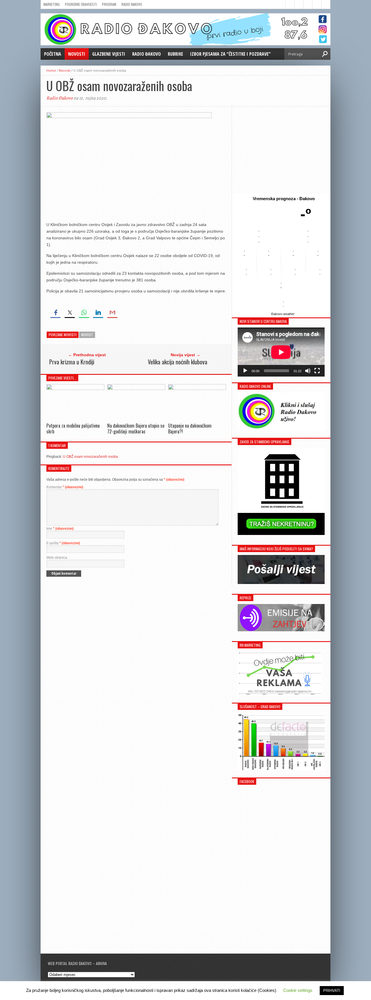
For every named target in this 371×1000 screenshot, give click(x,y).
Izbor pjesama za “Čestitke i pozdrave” (230, 54)
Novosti (76, 54)
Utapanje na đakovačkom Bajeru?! (190, 428)
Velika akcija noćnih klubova (177, 361)
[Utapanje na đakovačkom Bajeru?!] (197, 388)
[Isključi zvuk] (308, 371)
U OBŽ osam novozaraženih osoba (90, 457)
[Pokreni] (245, 371)
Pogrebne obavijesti (81, 4)
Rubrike (175, 54)
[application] (281, 352)
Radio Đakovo (131, 4)
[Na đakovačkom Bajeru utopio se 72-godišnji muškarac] (136, 388)
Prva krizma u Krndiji (71, 361)
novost (87, 334)
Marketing (51, 4)
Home (51, 70)
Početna (52, 54)
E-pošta (63, 543)
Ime (60, 529)
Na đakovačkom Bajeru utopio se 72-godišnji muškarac (135, 428)
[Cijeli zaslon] (317, 371)
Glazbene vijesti (108, 54)
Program (109, 4)
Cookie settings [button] (297, 990)
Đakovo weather (282, 314)
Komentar (64, 487)
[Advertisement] (281, 150)
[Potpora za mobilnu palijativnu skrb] (75, 388)
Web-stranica (56, 558)
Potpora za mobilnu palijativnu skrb (73, 428)
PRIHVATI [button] (331, 990)
